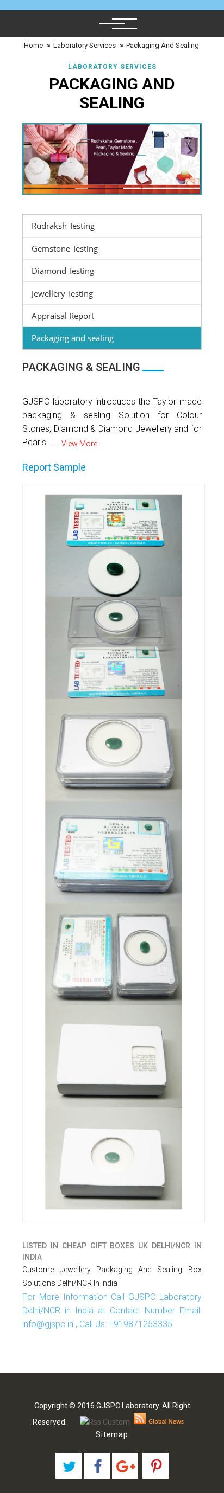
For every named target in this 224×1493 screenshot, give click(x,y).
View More (79, 443)
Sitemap (112, 1434)
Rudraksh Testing (63, 225)
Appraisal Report (63, 315)
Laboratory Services (84, 45)
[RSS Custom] (105, 1422)
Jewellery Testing (62, 293)
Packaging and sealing (73, 337)
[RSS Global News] (159, 1422)
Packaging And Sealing (162, 45)
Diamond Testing (63, 270)
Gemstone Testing (65, 248)
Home (32, 45)
